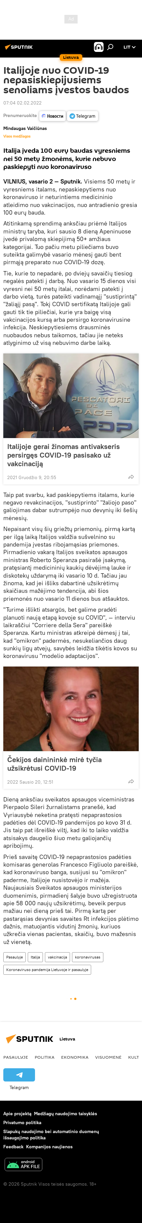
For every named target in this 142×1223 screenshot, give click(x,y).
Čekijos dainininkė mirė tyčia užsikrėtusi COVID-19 (54, 763)
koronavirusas (87, 957)
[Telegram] (82, 116)
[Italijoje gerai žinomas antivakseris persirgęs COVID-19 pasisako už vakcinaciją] (71, 395)
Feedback (13, 1147)
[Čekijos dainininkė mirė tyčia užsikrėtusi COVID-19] (71, 709)
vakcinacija (57, 957)
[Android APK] (23, 1165)
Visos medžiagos (16, 136)
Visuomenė (108, 1057)
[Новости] (52, 116)
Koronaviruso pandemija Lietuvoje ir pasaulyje (47, 969)
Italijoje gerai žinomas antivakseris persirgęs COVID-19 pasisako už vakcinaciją (63, 455)
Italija (35, 957)
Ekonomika (75, 1057)
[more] (131, 476)
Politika (44, 1057)
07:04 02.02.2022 (22, 103)
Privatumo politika (22, 1122)
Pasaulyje (14, 957)
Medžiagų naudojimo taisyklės (65, 1114)
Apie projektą (17, 1114)
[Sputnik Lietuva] (19, 50)
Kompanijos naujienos (49, 1147)
